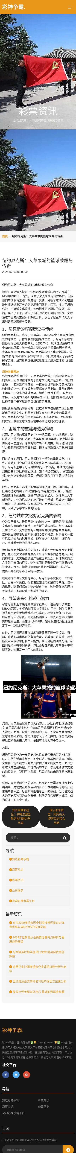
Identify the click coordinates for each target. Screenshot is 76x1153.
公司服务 (17, 890)
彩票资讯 (17, 880)
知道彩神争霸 (20, 859)
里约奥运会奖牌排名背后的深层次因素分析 (39, 981)
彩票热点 (17, 869)
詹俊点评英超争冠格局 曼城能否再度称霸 (38, 991)
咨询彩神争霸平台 (23, 901)
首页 (5, 236)
